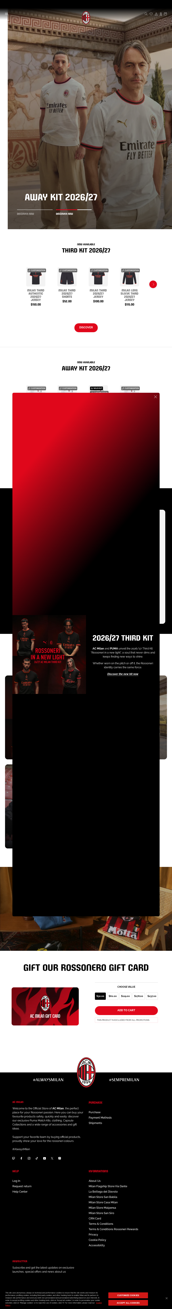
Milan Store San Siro (101, 1213)
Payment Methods (100, 1117)
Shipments (95, 1123)
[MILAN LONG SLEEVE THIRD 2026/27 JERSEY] (129, 276)
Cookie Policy (97, 1240)
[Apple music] (59, 1158)
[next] (153, 284)
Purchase (94, 1112)
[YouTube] (44, 1158)
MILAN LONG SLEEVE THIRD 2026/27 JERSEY (129, 294)
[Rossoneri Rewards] (161, 13)
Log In (16, 1180)
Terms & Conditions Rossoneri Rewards (113, 1229)
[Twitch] (13, 1158)
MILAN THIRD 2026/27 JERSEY (98, 293)
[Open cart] (165, 13)
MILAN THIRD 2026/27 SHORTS (67, 293)
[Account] (156, 14)
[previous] (19, 284)
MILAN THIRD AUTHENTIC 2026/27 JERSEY (35, 294)
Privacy (93, 1234)
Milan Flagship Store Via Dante (108, 1186)
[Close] (155, 396)
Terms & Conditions (101, 1223)
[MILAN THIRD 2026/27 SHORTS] (67, 276)
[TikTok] (36, 1158)
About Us (95, 1180)
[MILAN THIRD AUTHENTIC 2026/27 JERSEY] (35, 276)
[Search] (146, 14)
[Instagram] (29, 1158)
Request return (21, 1186)
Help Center (20, 1191)
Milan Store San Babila (103, 1197)
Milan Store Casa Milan (103, 1202)
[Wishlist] (151, 13)
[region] (86, 1298)
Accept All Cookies (128, 1302)
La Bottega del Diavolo (103, 1191)
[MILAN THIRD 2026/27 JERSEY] (98, 276)
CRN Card (95, 1218)
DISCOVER (86, 327)
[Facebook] (21, 1158)
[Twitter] (52, 1158)
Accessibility (97, 1245)
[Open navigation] (6, 13)
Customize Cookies (128, 1295)
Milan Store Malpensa (102, 1207)
